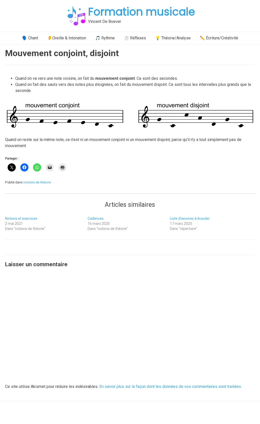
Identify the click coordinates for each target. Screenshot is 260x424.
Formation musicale (141, 11)
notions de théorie (37, 182)
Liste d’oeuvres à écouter (190, 218)
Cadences (96, 218)
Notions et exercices (21, 218)
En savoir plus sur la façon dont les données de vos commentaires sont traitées (170, 386)
